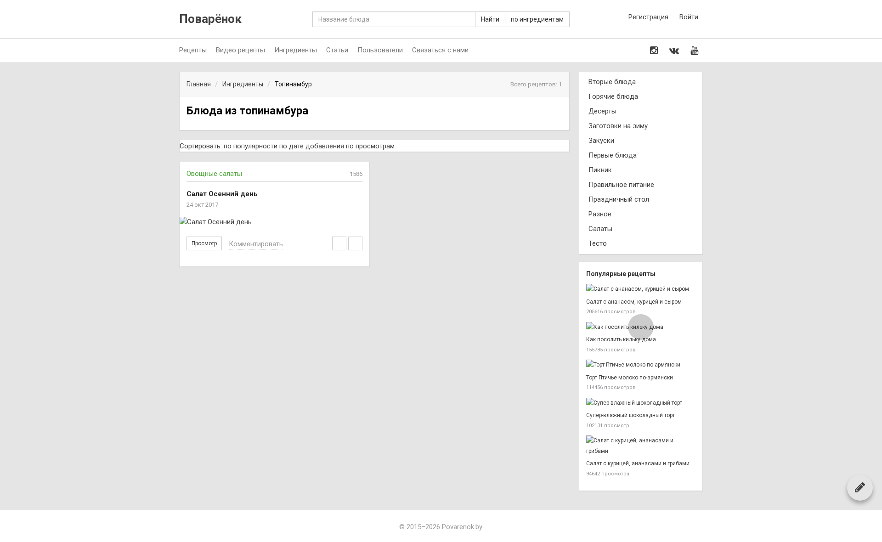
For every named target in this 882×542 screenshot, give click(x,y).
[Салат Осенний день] (274, 222)
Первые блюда (612, 155)
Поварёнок (210, 19)
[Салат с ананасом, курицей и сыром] (640, 289)
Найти (490, 19)
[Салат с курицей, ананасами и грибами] (640, 445)
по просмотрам (370, 146)
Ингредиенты (295, 50)
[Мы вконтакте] (674, 50)
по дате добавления (311, 146)
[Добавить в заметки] (339, 243)
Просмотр (204, 243)
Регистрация (648, 17)
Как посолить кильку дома (621, 339)
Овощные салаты (214, 173)
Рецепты (193, 50)
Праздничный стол (618, 199)
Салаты (600, 229)
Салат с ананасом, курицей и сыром (634, 302)
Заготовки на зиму (618, 126)
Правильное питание (621, 185)
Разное (599, 214)
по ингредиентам (537, 19)
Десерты (602, 111)
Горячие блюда (613, 96)
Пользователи (380, 50)
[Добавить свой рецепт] (860, 487)
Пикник (600, 170)
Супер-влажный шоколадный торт (630, 415)
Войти (688, 17)
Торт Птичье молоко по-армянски (629, 377)
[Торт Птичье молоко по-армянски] (640, 365)
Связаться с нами (440, 50)
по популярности (250, 146)
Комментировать (256, 244)
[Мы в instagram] (653, 50)
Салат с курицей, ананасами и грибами (638, 463)
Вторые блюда (612, 82)
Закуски (601, 140)
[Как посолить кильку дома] (640, 327)
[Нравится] (355, 243)
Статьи (337, 50)
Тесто (597, 243)
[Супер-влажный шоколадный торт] (640, 403)
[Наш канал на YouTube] (694, 50)
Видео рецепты (240, 50)
